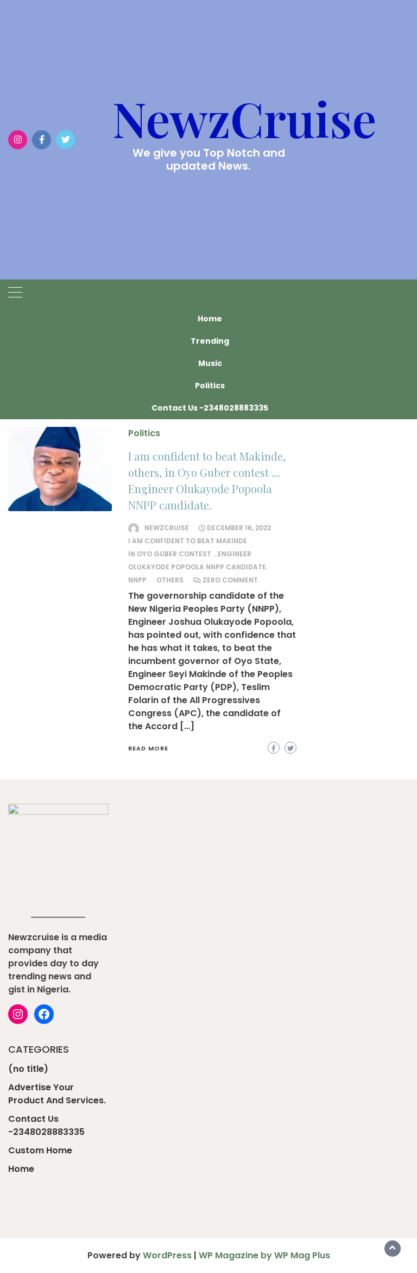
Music (210, 363)
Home (210, 318)
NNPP (137, 580)
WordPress (167, 1255)
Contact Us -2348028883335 (209, 407)
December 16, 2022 (239, 527)
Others (170, 580)
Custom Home (40, 1150)
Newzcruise (166, 527)
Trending (210, 341)
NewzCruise (244, 118)
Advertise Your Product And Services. (57, 1094)
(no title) (28, 1069)
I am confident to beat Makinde (187, 540)
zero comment (230, 580)
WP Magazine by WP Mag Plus (264, 1255)
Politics (210, 385)
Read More (148, 748)
